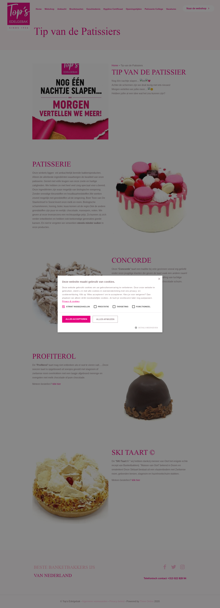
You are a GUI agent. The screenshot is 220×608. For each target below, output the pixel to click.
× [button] (159, 279)
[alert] (110, 304)
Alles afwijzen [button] (105, 319)
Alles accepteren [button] (76, 319)
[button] (110, 327)
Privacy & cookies (70, 301)
